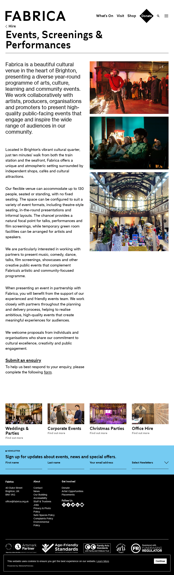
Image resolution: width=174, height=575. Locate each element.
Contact (37, 487)
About (36, 481)
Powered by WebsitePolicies (20, 566)
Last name (54, 462)
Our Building (40, 494)
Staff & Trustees (42, 501)
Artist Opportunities (72, 491)
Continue (160, 561)
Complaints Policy (43, 518)
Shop (131, 16)
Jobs (36, 504)
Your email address (101, 462)
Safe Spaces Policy (44, 515)
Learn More (103, 561)
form (48, 372)
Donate (66, 487)
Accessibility (40, 498)
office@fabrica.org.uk (17, 501)
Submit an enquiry (23, 360)
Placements (68, 494)
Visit (120, 16)
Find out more (14, 438)
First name (12, 462)
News (36, 491)
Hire (12, 26)
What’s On (104, 16)
